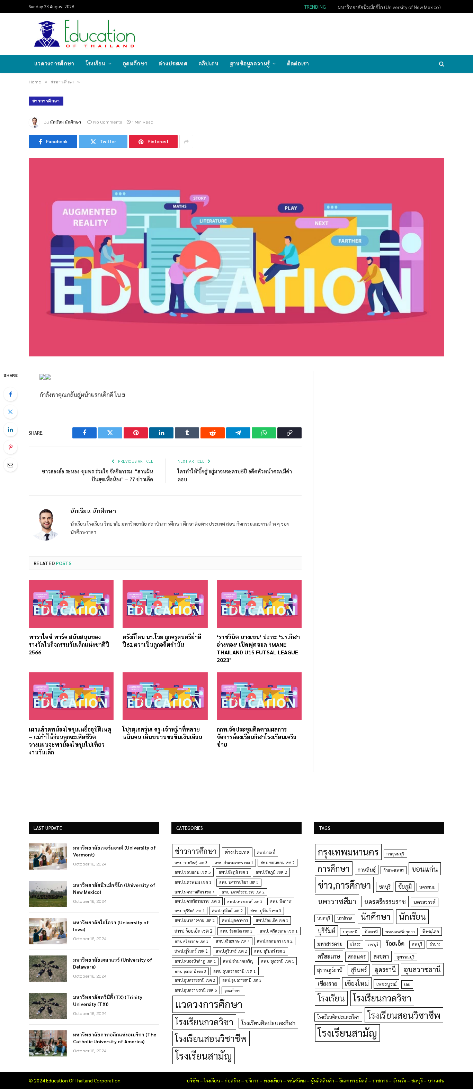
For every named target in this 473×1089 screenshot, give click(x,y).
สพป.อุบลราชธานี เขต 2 (195, 980)
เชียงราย (327, 983)
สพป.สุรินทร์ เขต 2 (231, 951)
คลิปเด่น (208, 63)
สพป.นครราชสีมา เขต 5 (239, 882)
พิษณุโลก (430, 931)
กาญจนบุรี (395, 853)
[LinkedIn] (10, 429)
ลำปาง (434, 944)
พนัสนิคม (296, 1080)
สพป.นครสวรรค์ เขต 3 (244, 901)
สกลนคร (357, 956)
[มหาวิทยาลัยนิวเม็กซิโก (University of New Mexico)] (48, 894)
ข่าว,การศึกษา (344, 885)
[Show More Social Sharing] (186, 141)
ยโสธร (355, 944)
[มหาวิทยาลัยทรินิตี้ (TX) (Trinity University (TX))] (48, 1006)
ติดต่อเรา (298, 63)
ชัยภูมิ (405, 886)
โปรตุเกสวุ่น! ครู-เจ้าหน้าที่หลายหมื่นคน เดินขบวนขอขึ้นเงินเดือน (162, 733)
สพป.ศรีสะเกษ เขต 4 (233, 941)
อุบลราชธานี (422, 969)
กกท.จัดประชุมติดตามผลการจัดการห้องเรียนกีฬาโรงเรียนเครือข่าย (256, 737)
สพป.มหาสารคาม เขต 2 (195, 920)
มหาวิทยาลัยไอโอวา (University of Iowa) (111, 925)
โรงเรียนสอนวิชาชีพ (211, 1038)
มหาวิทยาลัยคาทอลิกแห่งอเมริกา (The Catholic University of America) (114, 1037)
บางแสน (436, 1080)
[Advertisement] (317, 33)
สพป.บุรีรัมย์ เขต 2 (227, 910)
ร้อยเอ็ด (395, 943)
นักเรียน (412, 916)
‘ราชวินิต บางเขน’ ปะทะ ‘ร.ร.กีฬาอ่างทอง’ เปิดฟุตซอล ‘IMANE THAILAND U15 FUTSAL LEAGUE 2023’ (258, 648)
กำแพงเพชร (393, 870)
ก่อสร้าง (232, 1080)
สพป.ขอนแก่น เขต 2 (277, 862)
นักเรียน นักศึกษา (65, 122)
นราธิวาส (344, 918)
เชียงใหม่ (357, 983)
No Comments (107, 122)
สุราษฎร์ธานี (329, 970)
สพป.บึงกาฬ (281, 901)
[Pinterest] (10, 447)
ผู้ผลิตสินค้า (322, 1080)
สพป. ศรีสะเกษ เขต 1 (279, 931)
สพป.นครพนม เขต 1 (193, 882)
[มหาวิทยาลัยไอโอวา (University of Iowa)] (48, 931)
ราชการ (380, 1080)
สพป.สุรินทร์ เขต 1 (191, 951)
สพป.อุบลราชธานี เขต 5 (196, 990)
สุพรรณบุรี (405, 957)
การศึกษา (334, 868)
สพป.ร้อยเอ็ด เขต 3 (236, 931)
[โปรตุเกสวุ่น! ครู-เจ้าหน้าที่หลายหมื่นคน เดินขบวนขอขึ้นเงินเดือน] (165, 696)
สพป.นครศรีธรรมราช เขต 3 (197, 901)
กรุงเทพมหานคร (348, 851)
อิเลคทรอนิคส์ (353, 1080)
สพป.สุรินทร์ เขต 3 (269, 951)
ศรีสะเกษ (329, 956)
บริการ (252, 1080)
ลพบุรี (417, 944)
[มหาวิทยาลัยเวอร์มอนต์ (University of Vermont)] (48, 856)
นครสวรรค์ (424, 902)
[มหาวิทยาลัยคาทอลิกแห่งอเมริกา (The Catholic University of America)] (48, 1043)
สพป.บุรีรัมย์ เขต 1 (190, 910)
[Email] (10, 465)
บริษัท (192, 1080)
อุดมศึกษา (135, 63)
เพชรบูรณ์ (386, 984)
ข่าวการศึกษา (46, 100)
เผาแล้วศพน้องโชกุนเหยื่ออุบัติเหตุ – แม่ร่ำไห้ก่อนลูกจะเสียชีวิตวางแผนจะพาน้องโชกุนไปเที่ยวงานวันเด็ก (70, 740)
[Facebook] (10, 394)
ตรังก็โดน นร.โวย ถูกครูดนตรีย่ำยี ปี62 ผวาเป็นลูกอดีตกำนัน (162, 640)
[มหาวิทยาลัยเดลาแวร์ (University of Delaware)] (48, 968)
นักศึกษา (375, 916)
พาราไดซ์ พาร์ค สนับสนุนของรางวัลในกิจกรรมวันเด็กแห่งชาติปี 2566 (69, 644)
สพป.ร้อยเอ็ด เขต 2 (194, 930)
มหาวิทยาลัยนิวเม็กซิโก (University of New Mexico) (389, 7)
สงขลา (381, 956)
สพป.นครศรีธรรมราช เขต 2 (243, 892)
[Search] (441, 64)
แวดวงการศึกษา (54, 63)
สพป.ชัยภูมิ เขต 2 (271, 872)
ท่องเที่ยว (273, 1080)
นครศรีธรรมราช (385, 902)
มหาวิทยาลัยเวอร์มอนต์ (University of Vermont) (114, 850)
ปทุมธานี (350, 931)
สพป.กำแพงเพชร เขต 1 (234, 862)
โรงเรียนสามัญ (203, 1055)
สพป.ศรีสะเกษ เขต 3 (191, 941)
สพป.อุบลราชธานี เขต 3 (241, 980)
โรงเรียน (96, 63)
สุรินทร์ (358, 969)
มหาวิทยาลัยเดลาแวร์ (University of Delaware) (112, 963)
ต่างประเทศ (173, 63)
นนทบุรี (323, 918)
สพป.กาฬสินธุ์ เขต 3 (191, 862)
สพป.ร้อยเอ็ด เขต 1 (272, 920)
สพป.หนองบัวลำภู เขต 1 (195, 961)
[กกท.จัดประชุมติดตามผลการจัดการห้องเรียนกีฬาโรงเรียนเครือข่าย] (259, 696)
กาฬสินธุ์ (367, 869)
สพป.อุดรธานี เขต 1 (277, 961)
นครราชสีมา (337, 901)
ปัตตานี (371, 931)
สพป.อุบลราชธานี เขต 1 (234, 971)
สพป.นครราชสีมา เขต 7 (194, 892)
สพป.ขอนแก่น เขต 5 (193, 872)
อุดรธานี (385, 969)
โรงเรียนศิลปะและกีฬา (268, 1023)
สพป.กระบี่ (266, 852)
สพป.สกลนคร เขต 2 (275, 941)
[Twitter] (10, 412)
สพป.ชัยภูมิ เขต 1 (233, 872)
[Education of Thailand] (85, 34)
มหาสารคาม (329, 943)
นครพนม (427, 887)
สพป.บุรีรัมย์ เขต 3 (265, 910)
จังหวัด (399, 1080)
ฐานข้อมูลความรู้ (250, 63)
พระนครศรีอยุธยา (400, 931)
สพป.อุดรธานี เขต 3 (190, 971)
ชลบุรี (385, 886)
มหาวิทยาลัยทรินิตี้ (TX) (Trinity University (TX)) (107, 1000)
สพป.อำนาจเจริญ (238, 961)
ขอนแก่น (424, 868)
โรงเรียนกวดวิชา (204, 1021)
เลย (407, 984)
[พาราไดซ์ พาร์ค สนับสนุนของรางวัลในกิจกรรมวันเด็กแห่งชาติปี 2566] (71, 604)
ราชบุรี (373, 944)
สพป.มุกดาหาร (235, 920)
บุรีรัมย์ (326, 931)
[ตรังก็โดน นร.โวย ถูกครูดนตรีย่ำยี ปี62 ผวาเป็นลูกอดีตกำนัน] (165, 604)
